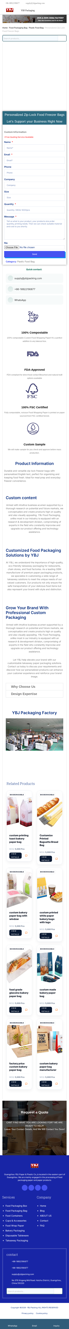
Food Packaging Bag (18, 28)
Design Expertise (24, 694)
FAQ (42, 1225)
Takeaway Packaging (16, 1240)
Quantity (9, 204)
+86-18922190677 (12, 3)
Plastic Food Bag (36, 28)
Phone (7, 166)
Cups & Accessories (15, 1220)
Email (7, 154)
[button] (34, 686)
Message (9, 216)
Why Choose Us (23, 686)
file (6, 243)
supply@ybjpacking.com (35, 3)
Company (9, 179)
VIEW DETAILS (15, 855)
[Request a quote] (26, 856)
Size (6, 191)
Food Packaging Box (16, 1205)
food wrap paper (14, 1225)
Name (7, 142)
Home (5, 28)
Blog (42, 1210)
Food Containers (13, 1215)
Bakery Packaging (15, 1230)
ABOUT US (46, 1215)
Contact (44, 1220)
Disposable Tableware (17, 1235)
